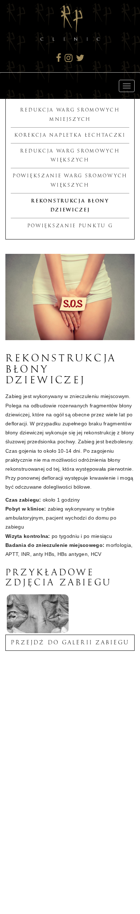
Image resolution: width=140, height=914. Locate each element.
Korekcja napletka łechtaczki (70, 135)
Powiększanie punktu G (70, 225)
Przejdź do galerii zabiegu (70, 642)
